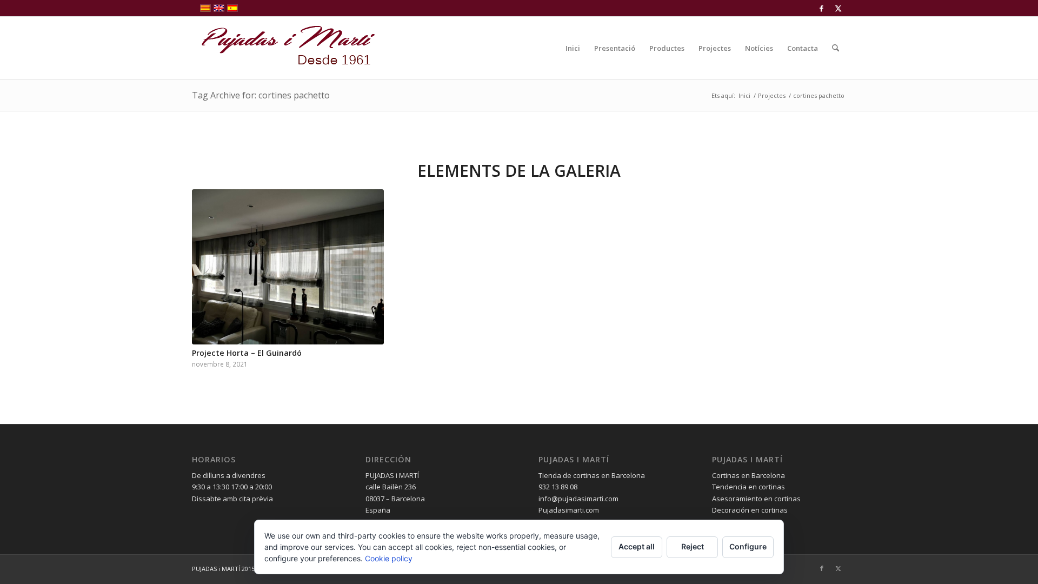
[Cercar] (835, 48)
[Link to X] (838, 8)
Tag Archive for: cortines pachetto (261, 95)
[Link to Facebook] (821, 8)
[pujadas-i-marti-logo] (284, 48)
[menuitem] (572, 48)
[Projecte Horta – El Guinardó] (288, 266)
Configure (748, 546)
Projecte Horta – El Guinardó (247, 353)
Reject (692, 546)
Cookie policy (388, 558)
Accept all (636, 546)
